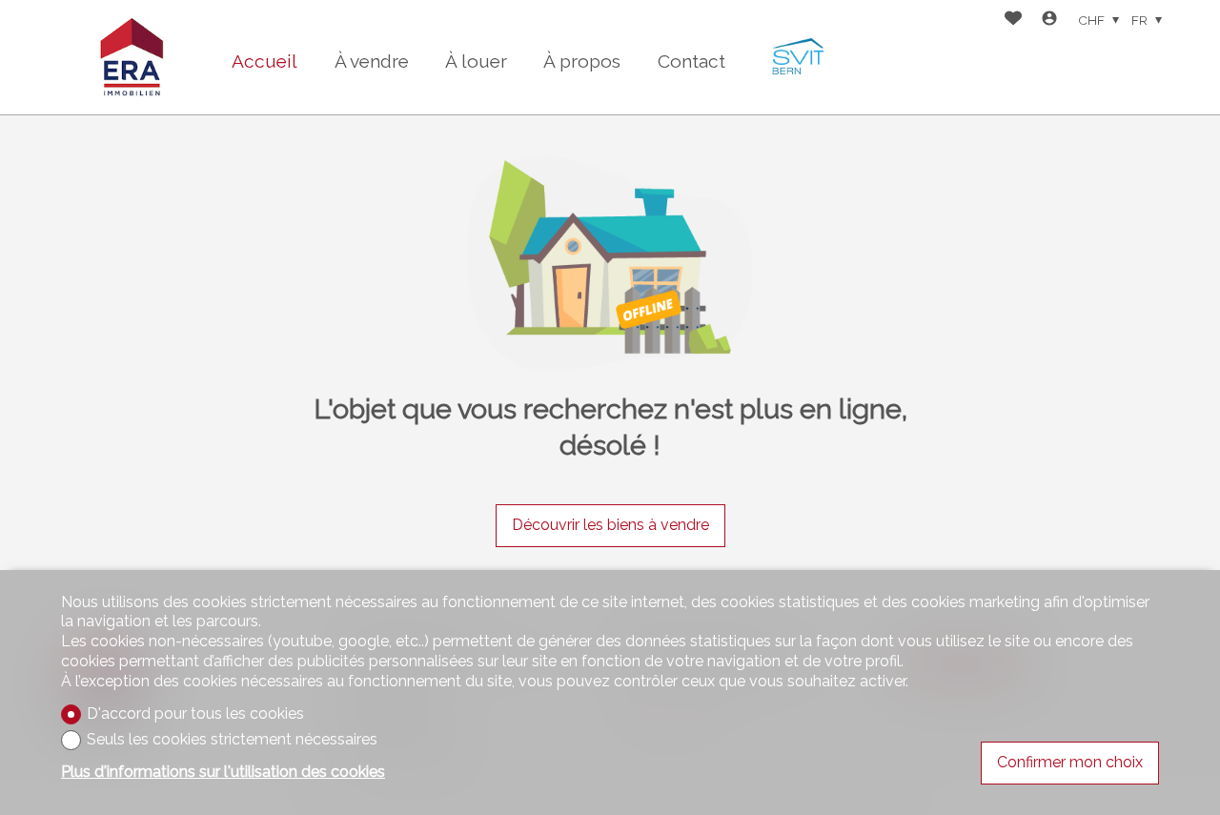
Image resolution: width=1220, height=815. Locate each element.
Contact (691, 61)
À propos (581, 61)
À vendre (372, 61)
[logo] (132, 57)
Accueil (264, 61)
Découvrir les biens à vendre (610, 525)
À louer (476, 61)
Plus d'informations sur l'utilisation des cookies (223, 772)
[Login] (1049, 20)
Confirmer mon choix (1070, 762)
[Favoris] (1013, 20)
